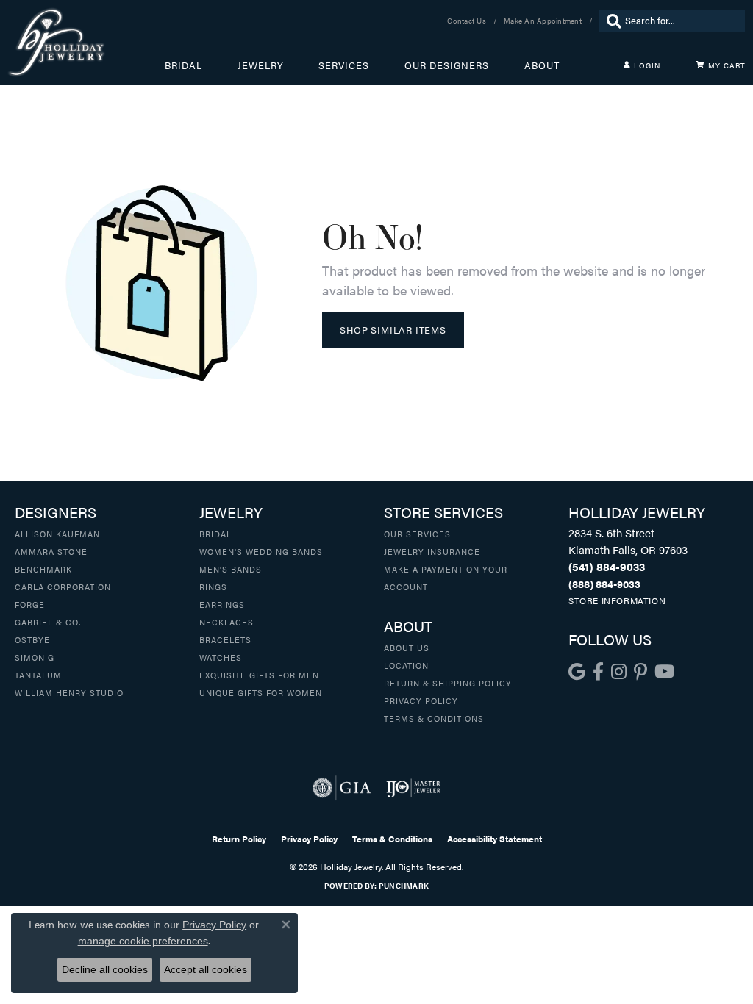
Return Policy (239, 838)
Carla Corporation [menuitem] (63, 586)
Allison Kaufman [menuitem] (57, 533)
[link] (468, 21)
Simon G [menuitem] (34, 657)
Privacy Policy (421, 700)
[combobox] (681, 21)
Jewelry (261, 65)
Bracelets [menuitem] (225, 639)
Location (406, 665)
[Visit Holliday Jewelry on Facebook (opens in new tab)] (598, 672)
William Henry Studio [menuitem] (69, 692)
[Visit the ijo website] (413, 788)
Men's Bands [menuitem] (230, 569)
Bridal (183, 65)
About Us (406, 647)
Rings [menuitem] (213, 586)
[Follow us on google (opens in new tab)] (576, 672)
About (542, 65)
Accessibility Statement (494, 838)
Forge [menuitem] (30, 604)
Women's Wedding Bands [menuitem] (261, 551)
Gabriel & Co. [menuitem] (48, 622)
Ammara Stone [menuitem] (51, 551)
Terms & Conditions (434, 718)
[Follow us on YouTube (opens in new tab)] (664, 672)
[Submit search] (610, 21)
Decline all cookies (105, 969)
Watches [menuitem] (220, 657)
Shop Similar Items (393, 330)
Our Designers (446, 65)
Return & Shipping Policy (448, 683)
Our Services (417, 533)
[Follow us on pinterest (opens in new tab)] (640, 672)
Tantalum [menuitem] (38, 675)
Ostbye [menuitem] (32, 639)
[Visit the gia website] (342, 788)
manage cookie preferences (143, 941)
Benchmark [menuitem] (43, 569)
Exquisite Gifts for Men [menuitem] (259, 675)
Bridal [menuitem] (215, 533)
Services (343, 65)
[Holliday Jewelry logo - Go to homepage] (86, 42)
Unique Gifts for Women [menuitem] (260, 692)
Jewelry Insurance (432, 551)
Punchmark (404, 886)
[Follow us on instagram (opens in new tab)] (619, 672)
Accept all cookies (205, 969)
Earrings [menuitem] (222, 604)
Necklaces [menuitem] (226, 622)
